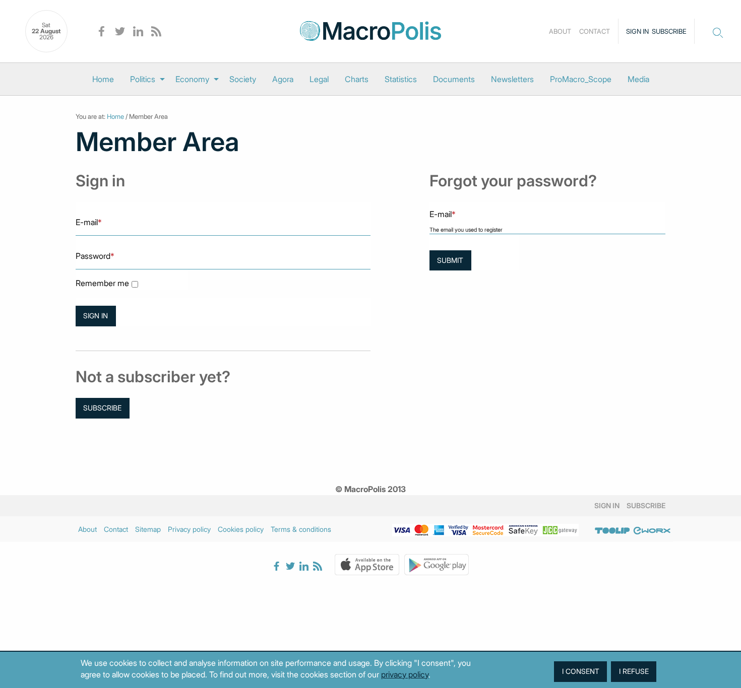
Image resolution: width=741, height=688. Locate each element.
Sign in (637, 31)
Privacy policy (189, 529)
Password (95, 256)
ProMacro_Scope (580, 79)
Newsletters (512, 79)
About (560, 31)
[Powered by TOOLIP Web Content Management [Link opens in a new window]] (612, 530)
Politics (142, 79)
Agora (282, 79)
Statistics (401, 79)
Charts (356, 79)
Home (103, 79)
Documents (454, 79)
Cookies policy (241, 529)
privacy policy (404, 674)
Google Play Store (436, 564)
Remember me (102, 283)
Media (638, 79)
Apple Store (367, 564)
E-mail (89, 222)
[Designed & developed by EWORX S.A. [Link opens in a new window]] (651, 530)
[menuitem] (103, 79)
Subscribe (669, 31)
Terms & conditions (301, 529)
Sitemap (148, 529)
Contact (594, 31)
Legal (319, 79)
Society (242, 79)
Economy (192, 79)
